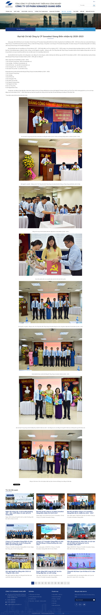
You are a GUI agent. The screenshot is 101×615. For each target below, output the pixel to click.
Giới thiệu (17, 11)
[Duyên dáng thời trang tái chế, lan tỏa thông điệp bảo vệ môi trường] (50, 561)
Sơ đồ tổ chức (33, 598)
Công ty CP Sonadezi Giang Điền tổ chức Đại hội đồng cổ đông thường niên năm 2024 (49, 543)
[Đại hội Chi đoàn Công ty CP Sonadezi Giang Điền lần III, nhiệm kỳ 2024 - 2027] (81, 501)
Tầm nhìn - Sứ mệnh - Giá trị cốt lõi (38, 601)
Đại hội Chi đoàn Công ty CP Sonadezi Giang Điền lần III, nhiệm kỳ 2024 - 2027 (80, 512)
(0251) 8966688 (11, 599)
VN (94, 1)
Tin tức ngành (50, 29)
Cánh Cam (66, 613)
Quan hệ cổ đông (54, 11)
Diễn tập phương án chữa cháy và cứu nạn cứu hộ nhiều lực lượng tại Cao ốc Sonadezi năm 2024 (81, 543)
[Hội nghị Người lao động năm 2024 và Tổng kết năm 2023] (20, 561)
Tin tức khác (80, 29)
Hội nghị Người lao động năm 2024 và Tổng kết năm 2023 (18, 572)
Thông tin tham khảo (41, 11)
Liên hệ (82, 11)
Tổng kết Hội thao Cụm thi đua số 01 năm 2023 (81, 572)
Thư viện (75, 11)
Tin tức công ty (20, 29)
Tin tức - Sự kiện (66, 11)
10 (62, 583)
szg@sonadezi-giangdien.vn (14, 604)
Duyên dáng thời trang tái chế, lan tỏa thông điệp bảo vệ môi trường (48, 572)
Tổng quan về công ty (35, 594)
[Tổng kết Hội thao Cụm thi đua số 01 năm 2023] (81, 561)
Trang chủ (9, 11)
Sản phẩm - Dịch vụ (27, 11)
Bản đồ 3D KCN (90, 11)
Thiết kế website (58, 613)
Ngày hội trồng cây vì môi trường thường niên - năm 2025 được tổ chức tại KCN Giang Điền (19, 513)
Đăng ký (94, 600)
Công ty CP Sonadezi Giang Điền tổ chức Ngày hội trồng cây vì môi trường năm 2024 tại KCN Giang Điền (19, 543)
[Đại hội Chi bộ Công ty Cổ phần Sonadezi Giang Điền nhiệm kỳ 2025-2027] (50, 501)
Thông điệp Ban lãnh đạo (36, 596)
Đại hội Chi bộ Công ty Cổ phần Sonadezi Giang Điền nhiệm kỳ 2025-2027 (50, 512)
